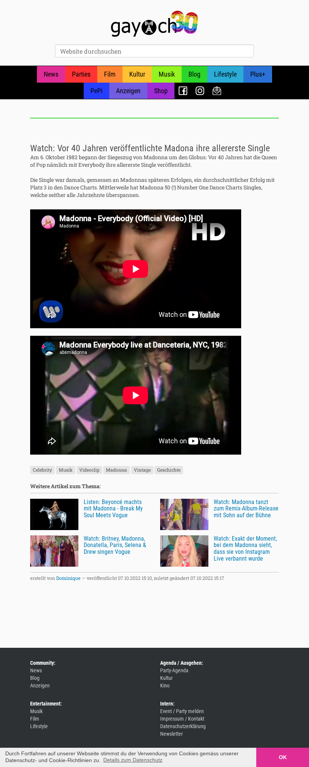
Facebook (182, 91)
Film (110, 74)
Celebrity (42, 470)
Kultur (137, 74)
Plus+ (257, 74)
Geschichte (169, 470)
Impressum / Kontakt (182, 719)
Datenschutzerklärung (183, 726)
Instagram (199, 91)
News (51, 74)
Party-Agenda (174, 670)
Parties (81, 74)
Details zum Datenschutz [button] (132, 760)
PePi (96, 91)
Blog (194, 74)
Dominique (68, 578)
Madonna (116, 470)
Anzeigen (128, 91)
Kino (165, 685)
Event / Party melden (182, 711)
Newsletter (216, 91)
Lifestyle (225, 74)
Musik (167, 74)
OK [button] (283, 757)
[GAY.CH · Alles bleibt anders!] (154, 24)
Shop (161, 91)
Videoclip (89, 470)
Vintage (142, 470)
